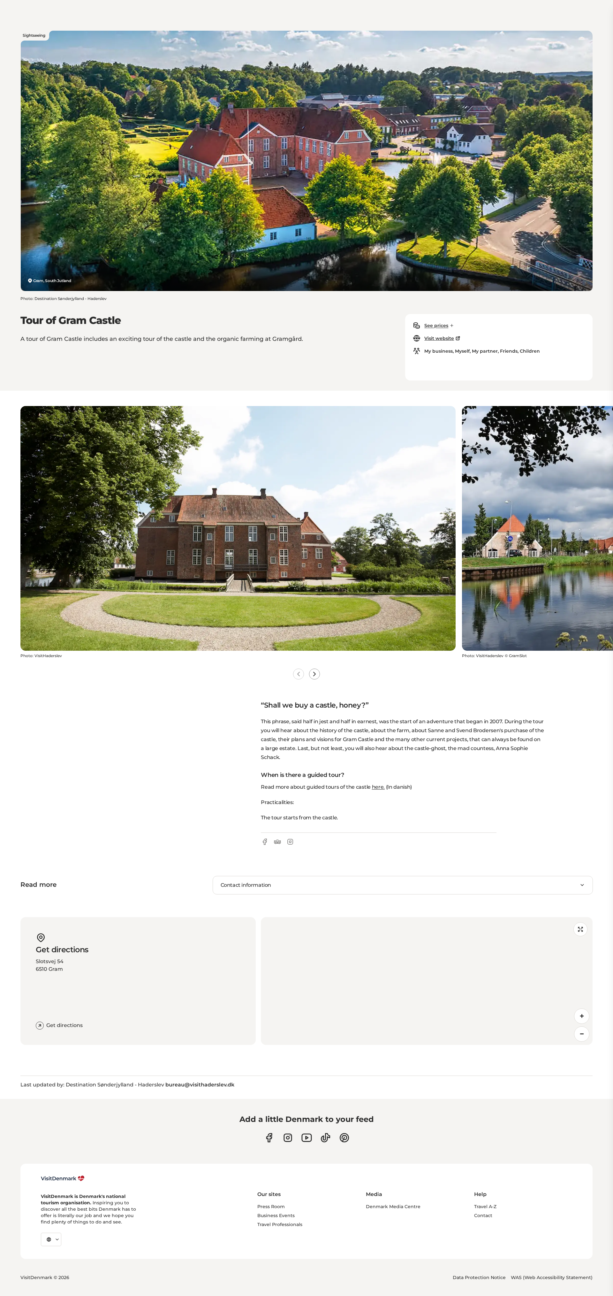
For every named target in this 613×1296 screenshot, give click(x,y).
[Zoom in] (581, 1016)
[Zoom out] (581, 1034)
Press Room (271, 1206)
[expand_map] (580, 929)
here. (378, 787)
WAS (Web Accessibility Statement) (552, 1277)
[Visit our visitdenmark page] (306, 1137)
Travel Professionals (279, 1224)
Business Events (276, 1215)
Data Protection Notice (479, 1277)
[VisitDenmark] (63, 1178)
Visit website (439, 338)
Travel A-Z (485, 1206)
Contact (483, 1215)
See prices (436, 325)
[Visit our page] (287, 1137)
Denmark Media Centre (393, 1206)
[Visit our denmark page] (269, 1137)
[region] (427, 981)
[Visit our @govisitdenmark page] (325, 1137)
